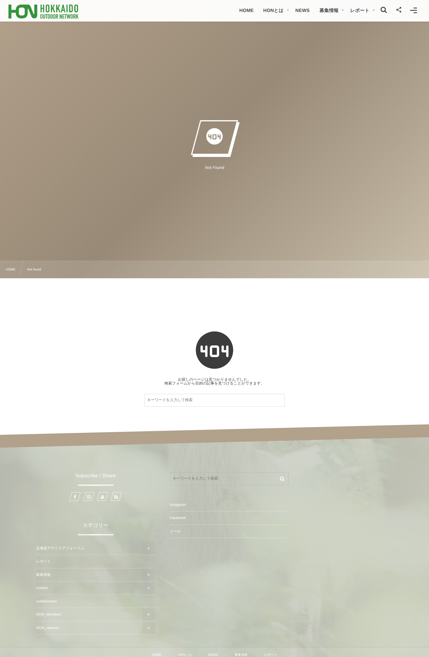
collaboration (46, 601)
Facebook (178, 518)
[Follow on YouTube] (102, 496)
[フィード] (116, 496)
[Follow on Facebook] (75, 496)
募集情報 (43, 575)
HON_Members (49, 614)
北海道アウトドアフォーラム (60, 548)
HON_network (47, 628)
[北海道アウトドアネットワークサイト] (43, 11)
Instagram (178, 505)
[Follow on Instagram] (88, 496)
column (42, 588)
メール (175, 531)
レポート (43, 561)
